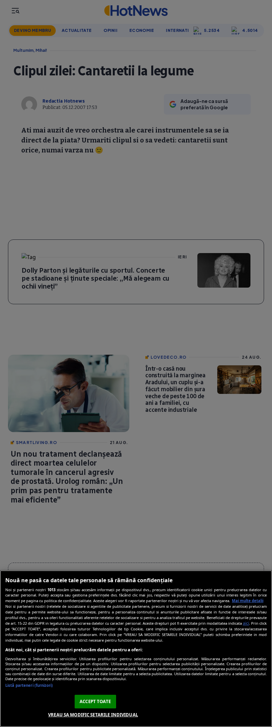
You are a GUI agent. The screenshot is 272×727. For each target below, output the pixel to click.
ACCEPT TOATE (95, 701)
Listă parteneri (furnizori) (29, 685)
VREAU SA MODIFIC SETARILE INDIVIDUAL (93, 715)
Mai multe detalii (247, 600)
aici (246, 623)
